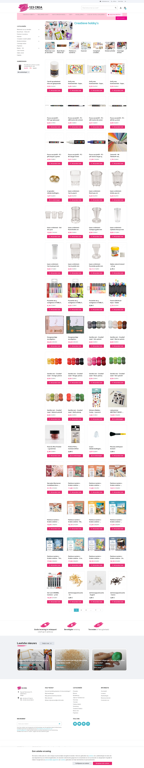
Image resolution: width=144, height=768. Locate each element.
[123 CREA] (30, 8)
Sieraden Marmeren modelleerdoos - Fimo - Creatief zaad (54, 484)
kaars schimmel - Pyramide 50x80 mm (96, 265)
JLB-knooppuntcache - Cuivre (117, 594)
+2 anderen (59, 442)
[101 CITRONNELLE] (110, 150)
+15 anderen (59, 77)
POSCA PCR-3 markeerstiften (73, 448)
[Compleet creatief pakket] (98, 45)
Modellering (76, 695)
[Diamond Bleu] (47, 77)
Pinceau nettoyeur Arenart (116, 448)
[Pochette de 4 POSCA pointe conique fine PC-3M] (20, 67)
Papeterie (19, 46)
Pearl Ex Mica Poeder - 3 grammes (54, 448)
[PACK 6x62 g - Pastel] (117, 77)
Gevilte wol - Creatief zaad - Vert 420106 (117, 374)
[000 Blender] (110, 296)
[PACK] (115, 77)
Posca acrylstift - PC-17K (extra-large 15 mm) (96, 156)
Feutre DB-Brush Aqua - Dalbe (115, 301)
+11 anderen (80, 113)
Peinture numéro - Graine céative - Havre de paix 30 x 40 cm (96, 557)
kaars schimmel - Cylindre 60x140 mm (117, 228)
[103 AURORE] (114, 150)
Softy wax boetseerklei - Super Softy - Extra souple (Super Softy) (75, 83)
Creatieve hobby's (77, 708)
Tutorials (75, 702)
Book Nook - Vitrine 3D (23, 32)
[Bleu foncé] (55, 113)
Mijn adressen (48, 698)
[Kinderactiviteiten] (110, 45)
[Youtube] (79, 724)
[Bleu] (71, 77)
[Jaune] (75, 77)
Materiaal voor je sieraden (24, 29)
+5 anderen (80, 77)
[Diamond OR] (51, 77)
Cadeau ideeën (77, 704)
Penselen (75, 691)
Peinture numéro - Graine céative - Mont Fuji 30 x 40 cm (75, 521)
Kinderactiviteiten (21, 41)
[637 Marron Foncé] (49, 442)
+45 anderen (123, 150)
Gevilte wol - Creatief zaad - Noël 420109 (75, 411)
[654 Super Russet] (55, 442)
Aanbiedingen (21, 61)
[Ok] (60, 724)
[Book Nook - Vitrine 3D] (62, 45)
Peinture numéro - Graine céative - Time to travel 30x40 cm (54, 557)
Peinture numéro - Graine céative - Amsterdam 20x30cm (75, 484)
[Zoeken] (116, 8)
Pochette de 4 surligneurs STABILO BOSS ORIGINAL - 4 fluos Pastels (54, 302)
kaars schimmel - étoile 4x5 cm (116, 192)
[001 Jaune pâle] (112, 296)
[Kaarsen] (86, 45)
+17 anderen (101, 113)
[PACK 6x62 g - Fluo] (119, 77)
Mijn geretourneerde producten (53, 695)
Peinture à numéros (22, 34)
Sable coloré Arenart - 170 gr (117, 265)
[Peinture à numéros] (74, 45)
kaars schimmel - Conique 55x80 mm (95, 228)
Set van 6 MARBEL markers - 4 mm (53, 594)
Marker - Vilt (20, 48)
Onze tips (75, 700)
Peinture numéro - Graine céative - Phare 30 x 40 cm (116, 521)
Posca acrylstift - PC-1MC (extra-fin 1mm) (96, 119)
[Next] (124, 48)
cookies (91, 756)
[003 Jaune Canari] (116, 296)
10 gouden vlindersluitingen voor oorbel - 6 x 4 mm (53, 192)
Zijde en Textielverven (78, 697)
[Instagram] (88, 724)
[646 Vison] (51, 442)
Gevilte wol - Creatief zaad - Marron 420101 (117, 338)
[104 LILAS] (116, 150)
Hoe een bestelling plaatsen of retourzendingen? (57, 691)
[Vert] (100, 150)
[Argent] (53, 113)
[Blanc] (69, 77)
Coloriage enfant (21, 43)
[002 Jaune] (114, 296)
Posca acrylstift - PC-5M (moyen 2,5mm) (54, 155)
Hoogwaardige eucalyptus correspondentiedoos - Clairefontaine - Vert (75, 338)
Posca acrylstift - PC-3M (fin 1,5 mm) (117, 119)
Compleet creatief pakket (24, 39)
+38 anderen (122, 259)
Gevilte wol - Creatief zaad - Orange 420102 (54, 374)
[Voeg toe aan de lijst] (61, 61)
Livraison (103, 693)
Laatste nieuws (27, 643)
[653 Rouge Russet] (53, 442)
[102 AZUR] (112, 150)
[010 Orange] (118, 296)
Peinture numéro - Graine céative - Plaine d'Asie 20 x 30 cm (96, 484)
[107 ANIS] (118, 150)
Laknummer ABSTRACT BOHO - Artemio (116, 411)
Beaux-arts (76, 710)
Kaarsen (19, 36)
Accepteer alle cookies (102, 763)
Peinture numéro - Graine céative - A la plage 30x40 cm (75, 557)
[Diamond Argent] (49, 77)
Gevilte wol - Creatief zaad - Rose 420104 (96, 374)
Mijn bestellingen (49, 693)
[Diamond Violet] (55, 77)
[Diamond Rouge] (53, 77)
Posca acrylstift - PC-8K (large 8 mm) (75, 155)
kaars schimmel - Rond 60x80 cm (74, 228)
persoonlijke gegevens (52, 760)
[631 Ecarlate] (47, 442)
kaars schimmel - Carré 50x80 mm (74, 265)
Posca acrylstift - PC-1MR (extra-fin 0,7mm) (75, 119)
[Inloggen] (121, 8)
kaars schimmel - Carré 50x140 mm (53, 265)
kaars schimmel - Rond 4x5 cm (95, 192)
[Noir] (77, 77)
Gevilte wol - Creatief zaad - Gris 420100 (96, 338)
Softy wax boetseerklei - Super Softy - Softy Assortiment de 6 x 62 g (117, 83)
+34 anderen (123, 113)
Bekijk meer (46, 643)
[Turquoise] (112, 259)
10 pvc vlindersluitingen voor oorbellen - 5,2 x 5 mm (96, 448)
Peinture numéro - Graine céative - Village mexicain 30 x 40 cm (96, 521)
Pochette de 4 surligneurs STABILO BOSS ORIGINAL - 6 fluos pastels (96, 302)
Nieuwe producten (105, 698)
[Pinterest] (84, 724)
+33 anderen (59, 150)
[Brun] (73, 77)
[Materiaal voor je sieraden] (50, 45)
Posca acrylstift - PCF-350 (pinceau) (53, 119)
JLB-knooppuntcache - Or (75, 594)
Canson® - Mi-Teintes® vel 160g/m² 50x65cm (116, 156)
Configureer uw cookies (82, 763)
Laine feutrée (20, 50)
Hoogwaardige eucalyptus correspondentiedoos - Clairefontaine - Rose (54, 338)
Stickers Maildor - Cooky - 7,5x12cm (95, 411)
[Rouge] (96, 150)
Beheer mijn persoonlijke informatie (54, 700)
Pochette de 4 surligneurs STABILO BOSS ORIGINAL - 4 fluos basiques (75, 302)
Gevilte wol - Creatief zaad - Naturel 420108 (54, 411)
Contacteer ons (105, 700)
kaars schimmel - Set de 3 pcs (54, 228)
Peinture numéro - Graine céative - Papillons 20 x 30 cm (54, 521)
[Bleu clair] (74, 150)
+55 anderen (123, 296)
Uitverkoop (76, 706)
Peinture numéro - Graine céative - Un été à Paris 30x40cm (117, 557)
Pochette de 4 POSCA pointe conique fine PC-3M (31, 65)
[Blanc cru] (110, 259)
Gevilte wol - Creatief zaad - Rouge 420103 (75, 374)
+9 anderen (80, 150)
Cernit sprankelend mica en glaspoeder (54, 82)
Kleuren (75, 693)
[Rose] (98, 150)
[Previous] (48, 48)
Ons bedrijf (104, 691)
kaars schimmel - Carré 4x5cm (74, 192)
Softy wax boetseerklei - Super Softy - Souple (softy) (96, 83)
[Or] (51, 113)
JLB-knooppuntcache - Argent (96, 594)
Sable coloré (20, 53)
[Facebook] (75, 724)
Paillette (19, 55)
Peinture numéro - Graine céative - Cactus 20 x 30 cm (116, 484)
